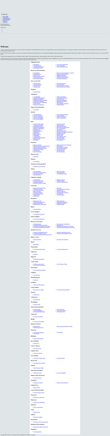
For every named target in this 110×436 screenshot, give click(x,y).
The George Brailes (61, 358)
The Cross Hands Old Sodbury (39, 270)
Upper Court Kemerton (38, 407)
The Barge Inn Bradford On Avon (63, 232)
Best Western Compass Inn (38, 397)
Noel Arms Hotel (36, 179)
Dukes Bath (35, 139)
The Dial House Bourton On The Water (41, 227)
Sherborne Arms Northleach (62, 382)
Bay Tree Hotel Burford (38, 119)
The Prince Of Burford (38, 115)
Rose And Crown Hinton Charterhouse (65, 132)
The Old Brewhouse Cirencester (63, 189)
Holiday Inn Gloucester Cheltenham (64, 144)
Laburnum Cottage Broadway (63, 77)
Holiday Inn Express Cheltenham (40, 102)
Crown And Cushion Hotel (62, 64)
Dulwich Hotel (60, 102)
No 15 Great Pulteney (61, 128)
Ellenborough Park (37, 239)
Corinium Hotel (36, 194)
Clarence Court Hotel (61, 96)
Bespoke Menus (6, 19)
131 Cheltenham (36, 96)
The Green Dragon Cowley (38, 392)
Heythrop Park (36, 64)
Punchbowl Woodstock (61, 203)
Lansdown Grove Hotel (38, 125)
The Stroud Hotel (36, 309)
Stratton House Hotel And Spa (39, 188)
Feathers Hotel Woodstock (62, 202)
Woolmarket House (61, 180)
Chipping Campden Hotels (62, 182)
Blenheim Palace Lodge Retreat (39, 204)
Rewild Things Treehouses (62, 147)
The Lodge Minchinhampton (39, 311)
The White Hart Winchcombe (39, 249)
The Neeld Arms (36, 275)
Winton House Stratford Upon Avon (40, 426)
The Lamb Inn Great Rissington (63, 224)
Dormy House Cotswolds (38, 78)
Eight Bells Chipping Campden (39, 183)
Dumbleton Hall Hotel (61, 75)
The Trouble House (61, 172)
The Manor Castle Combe (38, 264)
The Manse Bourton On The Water (40, 225)
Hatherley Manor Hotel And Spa (39, 148)
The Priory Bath (36, 136)
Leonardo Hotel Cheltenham (39, 97)
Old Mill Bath (36, 135)
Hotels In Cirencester (61, 191)
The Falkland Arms (37, 65)
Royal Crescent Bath (61, 138)
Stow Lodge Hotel (60, 84)
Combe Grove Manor (37, 353)
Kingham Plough (36, 91)
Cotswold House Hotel (38, 182)
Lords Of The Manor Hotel (38, 219)
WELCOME (5, 16)
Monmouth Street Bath (61, 126)
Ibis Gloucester (60, 146)
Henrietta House (36, 129)
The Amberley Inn (60, 309)
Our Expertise (6, 17)
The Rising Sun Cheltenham (62, 239)
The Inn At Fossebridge (38, 316)
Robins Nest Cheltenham (62, 101)
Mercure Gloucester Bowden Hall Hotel (41, 146)
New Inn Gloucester (61, 151)
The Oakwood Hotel (61, 149)
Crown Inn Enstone (61, 65)
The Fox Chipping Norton (62, 66)
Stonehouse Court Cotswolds (39, 166)
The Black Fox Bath (61, 124)
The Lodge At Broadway (62, 78)
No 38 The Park (36, 103)
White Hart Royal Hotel (38, 327)
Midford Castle (60, 135)
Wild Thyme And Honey (38, 190)
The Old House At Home (62, 264)
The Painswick (36, 333)
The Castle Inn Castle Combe (39, 265)
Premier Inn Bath (60, 125)
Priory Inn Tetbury (37, 174)
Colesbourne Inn (36, 299)
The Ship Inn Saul (60, 150)
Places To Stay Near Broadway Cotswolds (65, 72)
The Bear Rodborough (37, 310)
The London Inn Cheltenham (62, 103)
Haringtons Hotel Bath (61, 130)
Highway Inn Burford (61, 117)
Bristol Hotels (36, 244)
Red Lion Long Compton (38, 289)
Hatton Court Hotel (37, 144)
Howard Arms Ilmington (38, 338)
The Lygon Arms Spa (37, 77)
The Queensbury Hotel (61, 136)
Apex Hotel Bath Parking (38, 124)
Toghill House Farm (37, 372)
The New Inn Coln (37, 348)
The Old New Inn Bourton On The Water (41, 226)
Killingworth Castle (37, 200)
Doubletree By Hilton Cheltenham (40, 100)
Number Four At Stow (61, 83)
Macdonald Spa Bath (37, 130)
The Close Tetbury (37, 171)
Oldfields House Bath (61, 133)
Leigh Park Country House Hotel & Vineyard (42, 234)
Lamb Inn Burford (60, 115)
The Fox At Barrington (38, 116)
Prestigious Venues (7, 18)
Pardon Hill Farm (60, 104)
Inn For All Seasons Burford (62, 114)
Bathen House (36, 133)
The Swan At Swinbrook (38, 117)
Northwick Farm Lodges (62, 76)
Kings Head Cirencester (38, 193)
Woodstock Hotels (60, 204)
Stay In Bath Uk (60, 139)
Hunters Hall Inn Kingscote (38, 259)
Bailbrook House (36, 138)
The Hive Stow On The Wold (63, 85)
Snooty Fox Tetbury (61, 171)
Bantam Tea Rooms (61, 179)
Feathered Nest (36, 294)
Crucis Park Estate (60, 194)
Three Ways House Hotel (38, 180)
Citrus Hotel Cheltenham (62, 100)
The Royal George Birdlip (38, 321)
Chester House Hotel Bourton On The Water (66, 227)
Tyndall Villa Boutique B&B (39, 137)
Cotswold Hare (60, 193)
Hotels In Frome (36, 412)
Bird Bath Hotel (36, 132)
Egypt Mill (35, 254)
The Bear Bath (60, 129)
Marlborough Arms (60, 200)
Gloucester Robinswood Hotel (39, 147)
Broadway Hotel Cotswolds (39, 76)
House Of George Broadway (62, 74)
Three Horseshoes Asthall (38, 367)
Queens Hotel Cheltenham (38, 101)
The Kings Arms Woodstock (39, 202)
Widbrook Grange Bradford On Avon (64, 233)
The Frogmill (36, 109)
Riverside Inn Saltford (37, 417)
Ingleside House (60, 190)
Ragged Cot (35, 279)
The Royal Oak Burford (61, 116)
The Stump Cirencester (38, 189)
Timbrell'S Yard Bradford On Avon (40, 232)
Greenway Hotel (36, 304)
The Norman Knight (37, 431)
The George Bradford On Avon (39, 233)
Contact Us (5, 22)
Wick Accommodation (61, 372)
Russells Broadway (37, 74)
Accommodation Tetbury (62, 173)
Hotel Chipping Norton (38, 67)
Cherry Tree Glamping (61, 310)
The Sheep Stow (36, 86)
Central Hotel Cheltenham (62, 97)
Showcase (5, 20)
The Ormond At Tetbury (38, 173)
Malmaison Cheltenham (38, 99)
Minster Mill (35, 156)
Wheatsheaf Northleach (38, 382)
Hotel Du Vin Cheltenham (38, 104)
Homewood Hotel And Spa (38, 284)
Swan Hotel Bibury (37, 209)
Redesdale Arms (36, 326)
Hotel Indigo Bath (60, 137)
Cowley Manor (36, 161)
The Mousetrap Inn (37, 224)
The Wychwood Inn (37, 377)
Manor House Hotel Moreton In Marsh (64, 326)
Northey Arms (36, 343)
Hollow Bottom (36, 387)
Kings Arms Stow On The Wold (63, 86)
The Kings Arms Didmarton (39, 402)
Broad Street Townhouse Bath (63, 127)
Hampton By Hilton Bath (38, 128)
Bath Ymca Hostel (37, 134)
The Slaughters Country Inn (39, 214)
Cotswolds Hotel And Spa (38, 66)
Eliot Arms (59, 188)
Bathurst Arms (36, 196)
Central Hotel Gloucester (38, 149)
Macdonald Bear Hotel (38, 203)
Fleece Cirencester (37, 191)
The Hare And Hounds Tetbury (39, 172)
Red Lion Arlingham (37, 151)
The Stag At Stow (37, 85)
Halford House (60, 225)
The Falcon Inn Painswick (38, 332)
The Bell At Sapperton (37, 192)
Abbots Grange (36, 75)
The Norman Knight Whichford (63, 289)
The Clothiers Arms (61, 311)
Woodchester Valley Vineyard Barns (40, 421)
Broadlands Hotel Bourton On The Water (65, 226)
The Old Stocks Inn (37, 84)
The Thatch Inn (36, 150)
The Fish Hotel (36, 72)
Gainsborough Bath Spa (38, 126)
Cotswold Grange (60, 99)
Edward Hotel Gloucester (62, 148)
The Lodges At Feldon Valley (39, 358)
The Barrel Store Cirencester (62, 192)
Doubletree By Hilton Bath (38, 127)
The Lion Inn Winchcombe (62, 249)
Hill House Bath (60, 134)
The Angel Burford (37, 114)
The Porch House (36, 83)
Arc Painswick (60, 332)
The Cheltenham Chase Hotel (39, 363)
